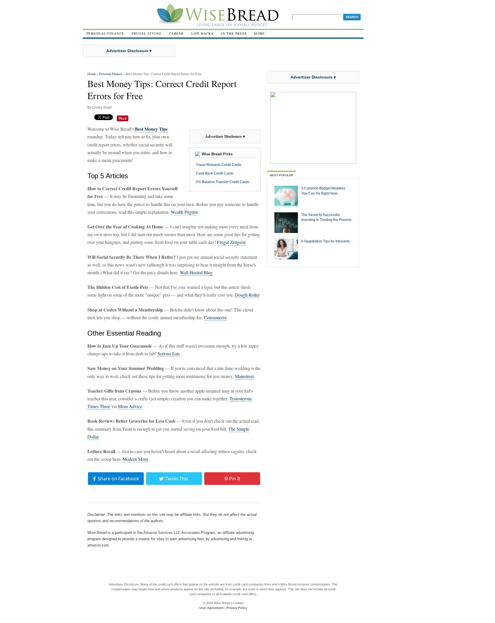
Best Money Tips (151, 129)
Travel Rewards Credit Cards (218, 165)
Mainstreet (244, 376)
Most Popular (281, 175)
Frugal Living (147, 33)
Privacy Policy (236, 608)
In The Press (234, 33)
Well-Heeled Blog (196, 272)
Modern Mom (135, 459)
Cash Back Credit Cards (214, 173)
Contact (238, 603)
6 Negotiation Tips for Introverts (325, 241)
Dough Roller (247, 295)
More (259, 33)
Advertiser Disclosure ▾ (129, 50)
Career (176, 33)
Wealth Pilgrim (184, 212)
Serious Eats (169, 353)
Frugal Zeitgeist (231, 242)
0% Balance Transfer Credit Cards (222, 182)
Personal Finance (105, 33)
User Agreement (211, 608)
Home (91, 73)
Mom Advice (130, 406)
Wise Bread (222, 603)
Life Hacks (202, 33)
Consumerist (215, 317)
